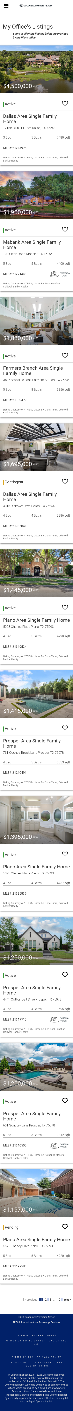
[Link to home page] (36, 6)
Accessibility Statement (31, 1362)
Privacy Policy (49, 1357)
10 (58, 1299)
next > (67, 1299)
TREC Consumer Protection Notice (36, 1317)
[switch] (65, 101)
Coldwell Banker (30, 1336)
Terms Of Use (22, 1357)
